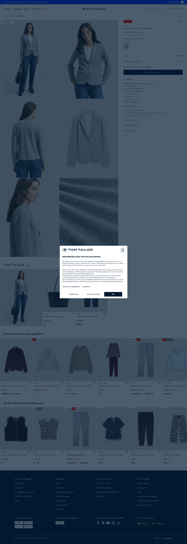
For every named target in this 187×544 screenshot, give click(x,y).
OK (113, 294)
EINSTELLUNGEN (93, 294)
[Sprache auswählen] (123, 250)
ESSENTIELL (74, 294)
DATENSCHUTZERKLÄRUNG (71, 287)
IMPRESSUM (86, 287)
